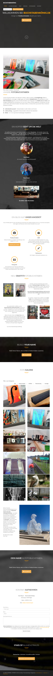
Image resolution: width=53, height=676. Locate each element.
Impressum (45, 672)
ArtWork (30, 383)
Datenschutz (5, 673)
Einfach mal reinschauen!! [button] (27, 658)
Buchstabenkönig (9, 3)
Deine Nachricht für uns (7, 616)
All (14, 383)
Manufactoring (38, 383)
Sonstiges (46, 383)
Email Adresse (5, 607)
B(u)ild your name (14, 244)
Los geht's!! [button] (27, 20)
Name (4, 611)
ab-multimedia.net (38, 672)
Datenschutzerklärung (44, 627)
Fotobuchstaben (22, 383)
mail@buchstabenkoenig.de (27, 602)
